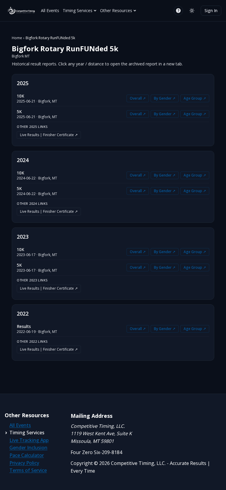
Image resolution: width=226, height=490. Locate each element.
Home (17, 38)
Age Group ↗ (195, 98)
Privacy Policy (24, 463)
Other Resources (116, 10)
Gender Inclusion (28, 447)
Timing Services (77, 10)
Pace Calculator (26, 455)
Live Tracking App (29, 440)
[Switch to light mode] (192, 10)
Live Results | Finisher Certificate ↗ (49, 134)
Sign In (211, 10)
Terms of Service (28, 470)
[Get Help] (178, 10)
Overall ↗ (138, 98)
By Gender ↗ (164, 98)
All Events (50, 10)
